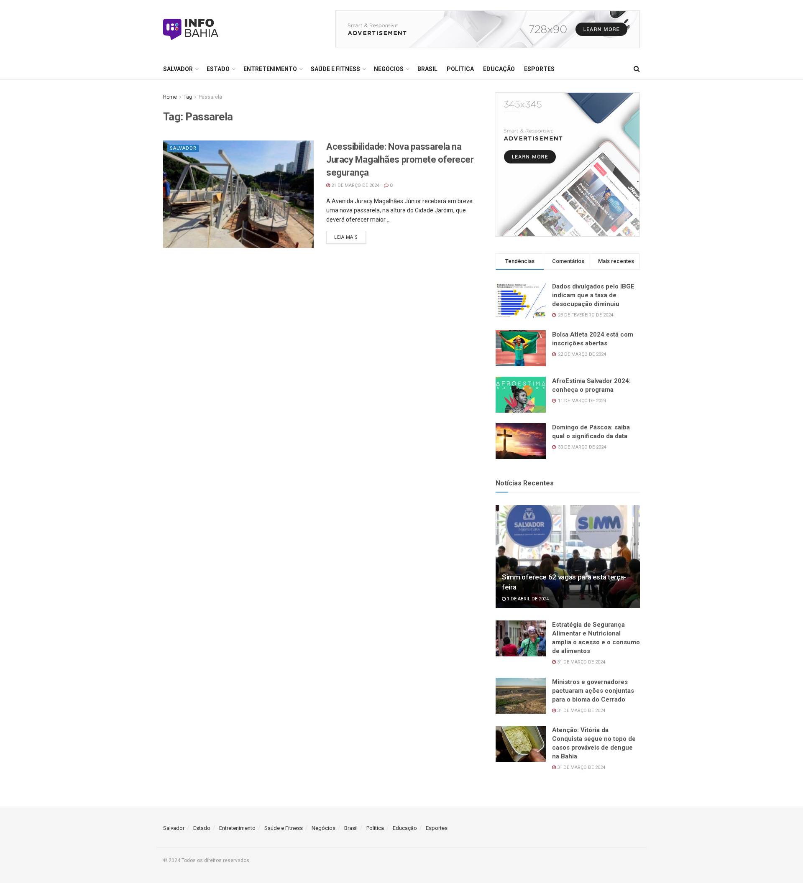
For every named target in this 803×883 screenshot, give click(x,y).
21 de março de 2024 (354, 185)
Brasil (427, 69)
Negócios (389, 69)
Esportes (539, 69)
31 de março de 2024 (580, 662)
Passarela (210, 97)
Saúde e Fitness (335, 69)
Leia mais (346, 237)
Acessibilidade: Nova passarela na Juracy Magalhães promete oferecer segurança (399, 159)
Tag (188, 97)
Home (170, 97)
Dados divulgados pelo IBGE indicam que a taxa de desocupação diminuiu (593, 295)
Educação (499, 69)
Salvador (178, 69)
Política (460, 69)
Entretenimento (270, 69)
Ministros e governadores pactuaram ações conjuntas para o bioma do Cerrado (593, 690)
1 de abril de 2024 (527, 599)
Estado (218, 69)
